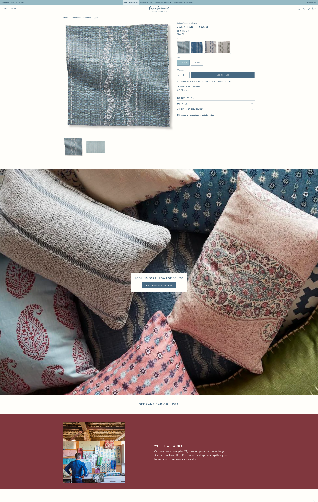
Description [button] (186, 98)
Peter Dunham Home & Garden (183, 2)
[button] (73, 147)
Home (65, 17)
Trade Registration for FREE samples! (13, 2)
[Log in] (304, 9)
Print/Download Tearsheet (190, 86)
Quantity (180, 69)
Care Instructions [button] (190, 109)
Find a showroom (311, 2)
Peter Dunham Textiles (131, 2)
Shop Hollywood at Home (159, 285)
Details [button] (182, 103)
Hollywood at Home (146, 2)
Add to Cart (223, 75)
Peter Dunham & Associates (163, 2)
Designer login (185, 81)
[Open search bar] (298, 8)
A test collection (76, 17)
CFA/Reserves (183, 90)
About (13, 8)
